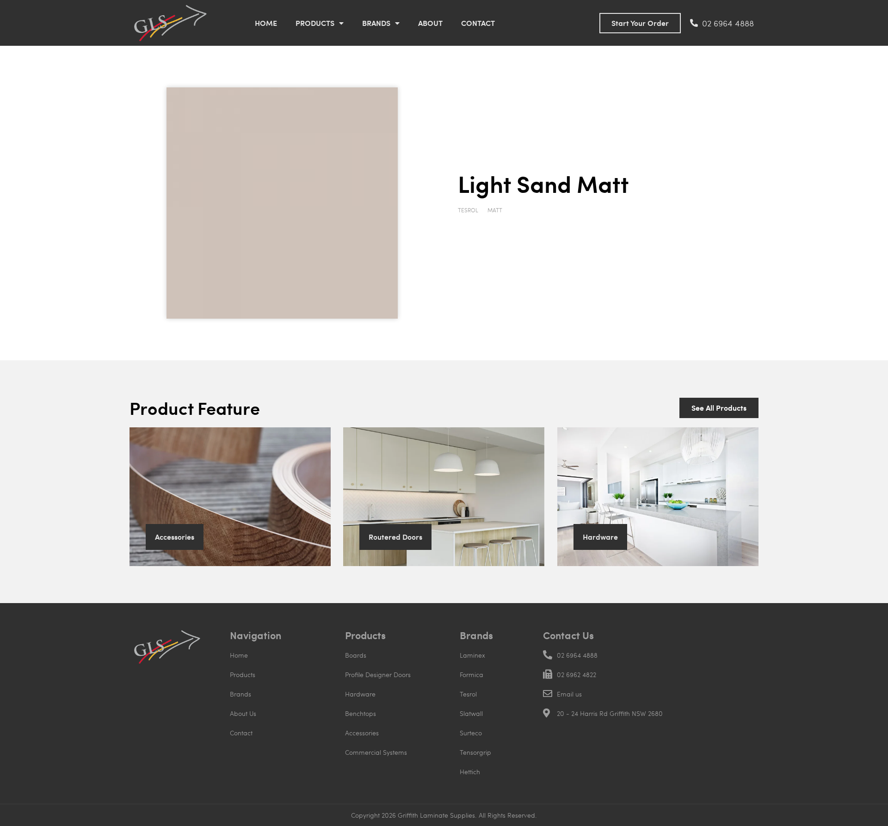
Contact (478, 23)
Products (315, 23)
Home (266, 23)
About (430, 23)
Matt (494, 210)
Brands (376, 23)
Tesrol (468, 210)
